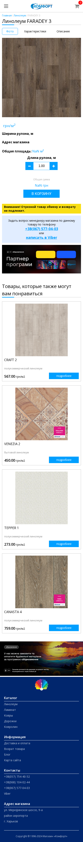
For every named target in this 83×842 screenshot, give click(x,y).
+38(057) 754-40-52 (17, 776)
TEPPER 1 (11, 528)
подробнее (64, 376)
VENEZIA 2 (12, 444)
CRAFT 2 (10, 360)
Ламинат (10, 710)
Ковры (8, 715)
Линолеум (20, 15)
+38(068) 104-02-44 (17, 782)
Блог (7, 754)
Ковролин (11, 727)
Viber (7, 793)
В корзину (41, 193)
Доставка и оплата (17, 743)
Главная (7, 15)
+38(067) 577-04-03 (41, 228)
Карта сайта (12, 760)
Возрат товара (14, 749)
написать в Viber (41, 237)
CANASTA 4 (13, 612)
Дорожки (10, 721)
